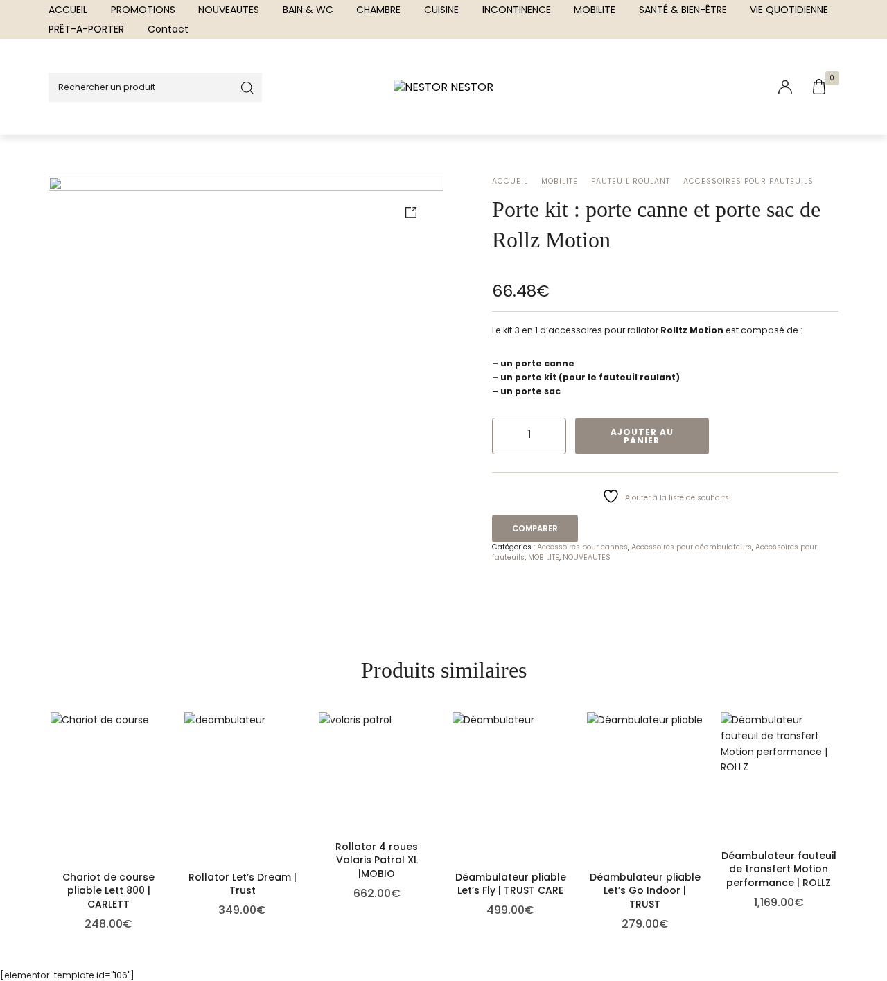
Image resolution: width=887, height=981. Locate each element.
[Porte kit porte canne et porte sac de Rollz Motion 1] (246, 374)
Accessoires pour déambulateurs (691, 547)
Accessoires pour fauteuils (748, 181)
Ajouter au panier (642, 436)
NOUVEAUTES (587, 557)
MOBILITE (559, 181)
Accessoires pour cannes (582, 547)
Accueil (510, 181)
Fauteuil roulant (630, 181)
